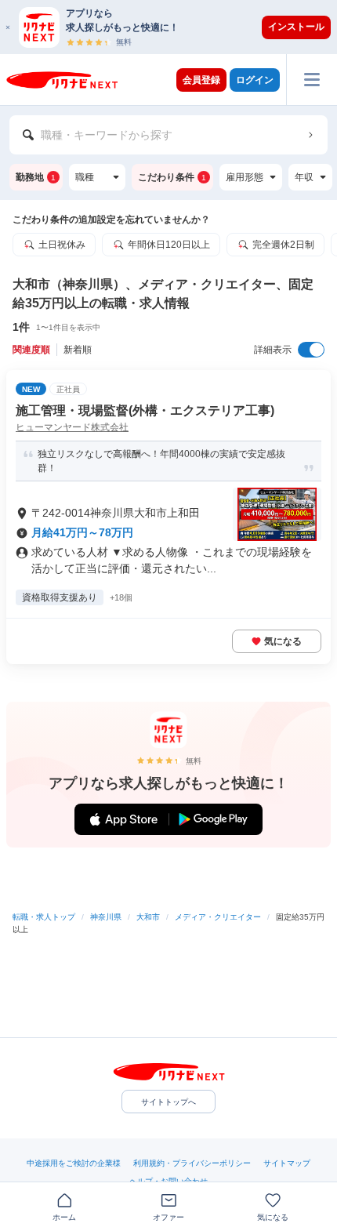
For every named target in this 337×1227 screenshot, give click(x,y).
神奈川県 (105, 917)
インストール (296, 26)
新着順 (77, 349)
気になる (283, 641)
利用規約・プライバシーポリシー (192, 1163)
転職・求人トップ (44, 917)
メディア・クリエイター (218, 917)
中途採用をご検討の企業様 (74, 1163)
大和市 (148, 917)
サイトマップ (286, 1163)
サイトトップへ (168, 1102)
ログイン (255, 79)
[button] (176, 27)
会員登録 (201, 79)
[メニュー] (311, 79)
